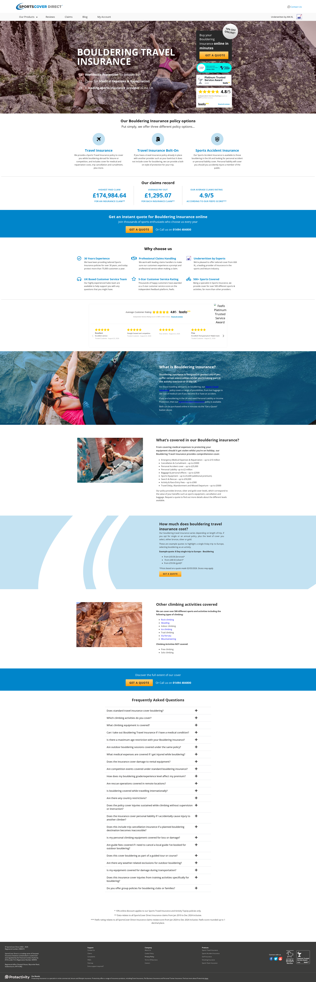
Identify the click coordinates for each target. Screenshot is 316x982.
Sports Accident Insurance (191, 401)
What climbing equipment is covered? (128, 725)
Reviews (50, 17)
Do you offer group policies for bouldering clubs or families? (141, 888)
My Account (104, 17)
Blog (85, 17)
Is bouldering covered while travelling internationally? (137, 790)
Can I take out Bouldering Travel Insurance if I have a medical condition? (148, 732)
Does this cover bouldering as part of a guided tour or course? (142, 855)
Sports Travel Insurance (210, 950)
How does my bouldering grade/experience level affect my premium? (146, 776)
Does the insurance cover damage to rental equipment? (138, 761)
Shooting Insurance (208, 960)
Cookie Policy (149, 953)
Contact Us (296, 6)
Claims (69, 17)
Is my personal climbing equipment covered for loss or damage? (143, 837)
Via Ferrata (166, 635)
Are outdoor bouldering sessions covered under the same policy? (144, 747)
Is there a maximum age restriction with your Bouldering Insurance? (146, 739)
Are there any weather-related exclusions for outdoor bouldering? (144, 863)
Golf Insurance (207, 957)
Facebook (271, 959)
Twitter (276, 959)
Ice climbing (166, 629)
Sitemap (90, 963)
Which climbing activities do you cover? (129, 718)
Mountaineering (168, 639)
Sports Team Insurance (209, 963)
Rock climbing (167, 619)
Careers (147, 963)
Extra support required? (96, 966)
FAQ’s (89, 960)
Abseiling (165, 623)
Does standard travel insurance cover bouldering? (135, 710)
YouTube (280, 959)
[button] (213, 55)
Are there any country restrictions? (127, 798)
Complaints (91, 957)
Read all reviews (224, 104)
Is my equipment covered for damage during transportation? (141, 870)
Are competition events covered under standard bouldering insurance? (147, 769)
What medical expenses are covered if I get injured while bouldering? (146, 754)
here (206, 978)
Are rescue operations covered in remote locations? (136, 783)
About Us (148, 950)
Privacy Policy (149, 957)
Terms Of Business (151, 960)
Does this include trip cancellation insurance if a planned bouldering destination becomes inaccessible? (145, 828)
